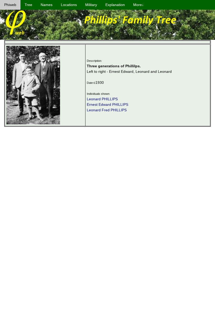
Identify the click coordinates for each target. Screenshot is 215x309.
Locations (69, 5)
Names (46, 5)
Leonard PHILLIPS (102, 99)
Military (91, 5)
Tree (28, 5)
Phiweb (10, 5)
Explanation (115, 5)
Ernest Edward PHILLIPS (107, 104)
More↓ (138, 5)
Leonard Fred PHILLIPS (107, 110)
